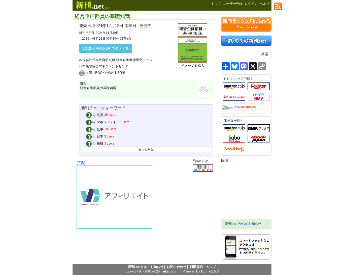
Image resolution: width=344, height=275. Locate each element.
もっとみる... (147, 149)
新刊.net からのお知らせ (243, 224)
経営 (99, 115)
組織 (99, 144)
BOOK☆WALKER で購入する (105, 48)
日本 (99, 136)
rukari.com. (171, 271)
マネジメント (106, 122)
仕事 (99, 129)
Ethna (205, 271)
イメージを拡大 (192, 65)
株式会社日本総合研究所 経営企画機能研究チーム (115, 60)
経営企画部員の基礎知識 (102, 16)
